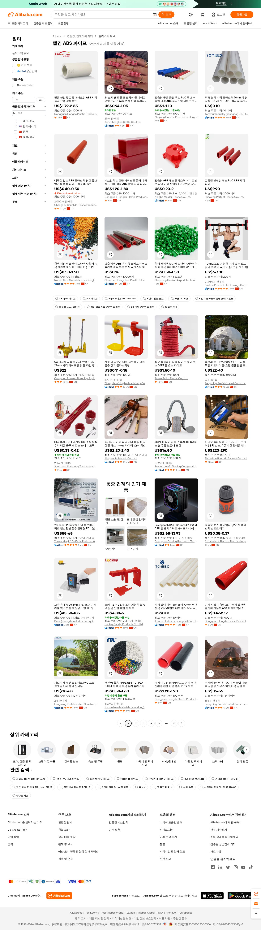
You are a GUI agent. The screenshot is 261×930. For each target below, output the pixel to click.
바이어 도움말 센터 (171, 822)
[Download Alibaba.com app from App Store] (212, 895)
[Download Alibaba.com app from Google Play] (240, 895)
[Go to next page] (181, 723)
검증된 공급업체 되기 (223, 844)
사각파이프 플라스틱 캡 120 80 (220, 787)
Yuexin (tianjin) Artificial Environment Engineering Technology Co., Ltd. (76, 541)
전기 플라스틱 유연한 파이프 (105, 307)
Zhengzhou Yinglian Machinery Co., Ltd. (126, 383)
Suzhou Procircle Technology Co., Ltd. (226, 285)
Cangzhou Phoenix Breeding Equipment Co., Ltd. (76, 378)
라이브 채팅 (167, 829)
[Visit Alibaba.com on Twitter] (228, 867)
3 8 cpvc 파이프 (67, 298)
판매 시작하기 (218, 829)
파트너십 (215, 851)
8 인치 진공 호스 (155, 298)
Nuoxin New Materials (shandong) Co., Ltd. (76, 280)
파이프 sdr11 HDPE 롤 (226, 778)
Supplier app (120, 895)
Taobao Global (146, 912)
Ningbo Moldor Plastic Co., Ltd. (173, 196)
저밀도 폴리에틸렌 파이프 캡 (30, 778)
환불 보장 (64, 829)
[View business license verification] (165, 924)
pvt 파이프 (92, 298)
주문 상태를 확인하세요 (224, 836)
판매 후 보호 (65, 844)
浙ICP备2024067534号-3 (228, 924)
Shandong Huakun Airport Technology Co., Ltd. (176, 280)
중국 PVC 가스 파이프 (68, 778)
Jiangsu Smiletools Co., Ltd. (121, 458)
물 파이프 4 (171, 307)
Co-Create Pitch (17, 829)
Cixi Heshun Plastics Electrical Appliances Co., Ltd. (226, 541)
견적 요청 (114, 829)
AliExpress (76, 912)
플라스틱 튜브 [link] (107, 36)
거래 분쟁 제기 (168, 836)
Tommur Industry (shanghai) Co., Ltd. (226, 113)
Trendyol (171, 912)
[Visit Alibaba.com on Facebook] (212, 867)
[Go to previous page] (120, 723)
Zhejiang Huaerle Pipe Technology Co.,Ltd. (176, 117)
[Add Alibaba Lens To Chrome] (59, 895)
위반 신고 (165, 858)
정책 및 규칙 (65, 858)
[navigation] (29, 380)
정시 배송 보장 (66, 836)
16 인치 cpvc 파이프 (69, 307)
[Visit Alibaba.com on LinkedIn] (220, 867)
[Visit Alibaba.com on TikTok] (251, 867)
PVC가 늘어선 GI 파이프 (161, 778)
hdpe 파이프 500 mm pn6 (122, 298)
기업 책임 (13, 836)
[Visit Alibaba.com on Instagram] (235, 867)
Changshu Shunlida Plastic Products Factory (76, 204)
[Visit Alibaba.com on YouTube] (243, 867)
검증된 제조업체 (118, 822)
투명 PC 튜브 (181, 298)
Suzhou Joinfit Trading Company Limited (176, 466)
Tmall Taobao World (111, 912)
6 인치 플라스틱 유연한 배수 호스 (216, 298)
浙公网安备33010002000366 (193, 924)
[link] (256, 894)
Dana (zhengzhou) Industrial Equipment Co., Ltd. (76, 621)
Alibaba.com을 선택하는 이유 (25, 822)
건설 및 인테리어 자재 (80, 36)
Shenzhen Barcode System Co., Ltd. (226, 458)
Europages (186, 912)
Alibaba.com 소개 (18, 814)
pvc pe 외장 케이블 (194, 778)
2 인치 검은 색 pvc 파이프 (115, 787)
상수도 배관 (22, 795)
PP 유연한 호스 (164, 787)
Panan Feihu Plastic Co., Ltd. (171, 378)
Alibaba (57, 36)
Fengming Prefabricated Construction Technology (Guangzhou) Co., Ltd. (226, 383)
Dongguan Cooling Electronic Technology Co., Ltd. (176, 541)
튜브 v (142, 787)
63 (174, 723)
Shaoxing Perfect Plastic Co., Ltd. (224, 196)
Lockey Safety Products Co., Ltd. (124, 624)
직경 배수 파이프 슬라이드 (77, 787)
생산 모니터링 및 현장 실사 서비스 (78, 851)
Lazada (130, 912)
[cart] (203, 15)
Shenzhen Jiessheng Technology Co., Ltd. (76, 466)
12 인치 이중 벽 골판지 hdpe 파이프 (34, 787)
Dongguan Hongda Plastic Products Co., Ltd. (76, 113)
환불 (162, 844)
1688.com (91, 912)
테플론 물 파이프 (129, 778)
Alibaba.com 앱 (152, 895)
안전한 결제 (65, 822)
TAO (160, 912)
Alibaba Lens (29, 895)
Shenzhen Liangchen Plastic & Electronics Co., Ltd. (126, 280)
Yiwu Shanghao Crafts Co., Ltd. (123, 121)
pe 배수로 (188, 787)
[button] (154, 14)
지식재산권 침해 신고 (172, 851)
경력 (10, 844)
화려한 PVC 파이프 (99, 778)
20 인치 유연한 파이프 (142, 307)
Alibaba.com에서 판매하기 (226, 822)
